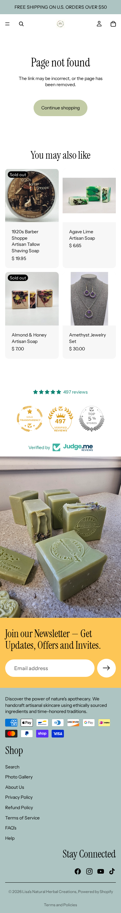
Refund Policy (19, 807)
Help (10, 838)
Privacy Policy (19, 797)
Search (12, 766)
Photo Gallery (19, 777)
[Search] (21, 24)
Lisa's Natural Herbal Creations (49, 891)
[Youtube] (101, 871)
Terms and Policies (60, 904)
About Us (14, 787)
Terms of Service (22, 817)
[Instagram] (89, 871)
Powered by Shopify (95, 891)
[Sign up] (106, 668)
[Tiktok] (112, 871)
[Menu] (7, 23)
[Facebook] (78, 871)
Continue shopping (60, 108)
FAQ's (10, 828)
